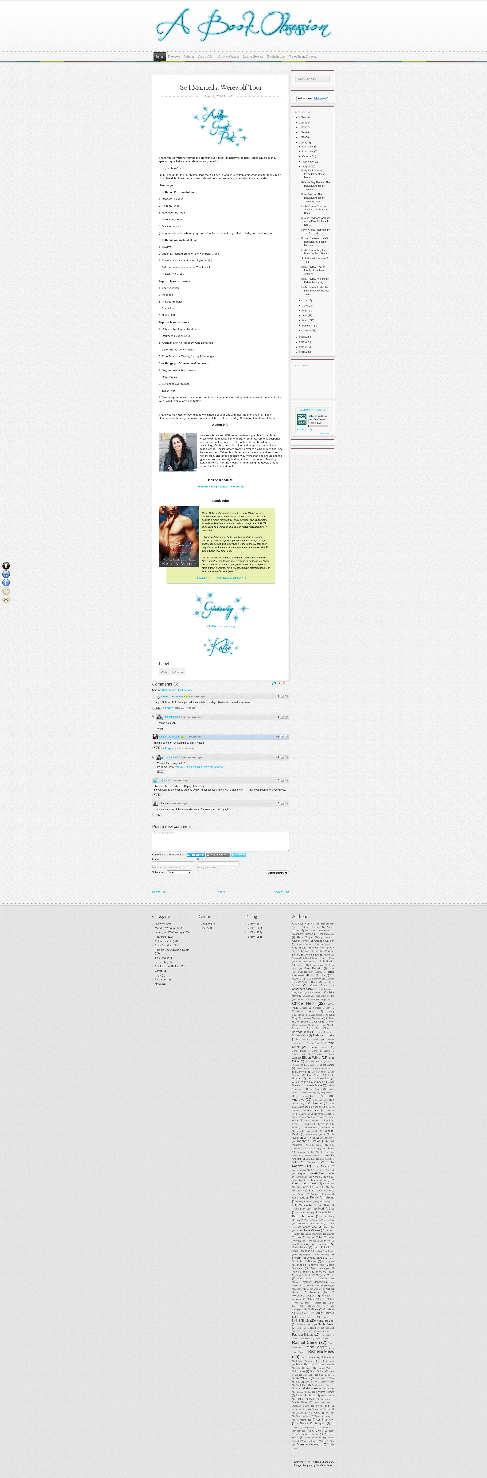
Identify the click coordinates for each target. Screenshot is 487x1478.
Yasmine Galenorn (309, 1444)
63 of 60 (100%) (304, 429)
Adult (204, 923)
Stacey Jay (325, 1399)
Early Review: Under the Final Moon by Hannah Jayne (315, 290)
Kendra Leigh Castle (302, 1209)
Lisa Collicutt (320, 1254)
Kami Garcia (326, 1173)
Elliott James (327, 1065)
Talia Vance (313, 1412)
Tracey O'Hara (314, 1430)
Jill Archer (309, 1137)
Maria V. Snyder (304, 1275)
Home (159, 57)
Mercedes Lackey (303, 1295)
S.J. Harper (298, 1371)
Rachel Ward (298, 1352)
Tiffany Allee (308, 1427)
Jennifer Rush (311, 1134)
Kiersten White (322, 1212)
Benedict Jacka (317, 965)
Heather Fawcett (314, 1089)
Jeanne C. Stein (314, 1124)
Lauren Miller (314, 1237)
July (304, 300)
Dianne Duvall (299, 1051)
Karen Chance (321, 1176)
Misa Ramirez (303, 1313)
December (308, 146)
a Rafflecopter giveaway (220, 626)
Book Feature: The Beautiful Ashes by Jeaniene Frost (313, 198)
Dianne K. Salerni (321, 1051)
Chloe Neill (303, 1003)
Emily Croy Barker (322, 1068)
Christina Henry (303, 1011)
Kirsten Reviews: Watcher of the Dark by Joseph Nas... (315, 221)
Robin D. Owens (304, 1368)
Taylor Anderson (322, 1416)
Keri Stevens (304, 1212)
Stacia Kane (299, 1402)
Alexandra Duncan (302, 934)
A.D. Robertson (318, 924)
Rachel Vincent (316, 1347)
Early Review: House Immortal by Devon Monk (313, 174)
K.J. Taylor (316, 1170)
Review (159, 923)
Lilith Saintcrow (320, 1243)
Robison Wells (324, 1368)
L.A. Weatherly (318, 1223)
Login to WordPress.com (218, 855)
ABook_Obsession (169, 736)
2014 (302, 142)
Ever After (161, 979)
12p (183, 717)
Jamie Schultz (324, 1114)
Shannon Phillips (326, 1388)
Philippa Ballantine (301, 1338)
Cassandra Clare (302, 988)
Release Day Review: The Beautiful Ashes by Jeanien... (315, 186)
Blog (214, 486)
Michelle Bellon (314, 1299)
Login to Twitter (238, 855)
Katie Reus (298, 1197)
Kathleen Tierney (320, 1194)
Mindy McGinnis (309, 1309)
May (304, 310)
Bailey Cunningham (305, 961)
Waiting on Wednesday (168, 932)
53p (186, 696)
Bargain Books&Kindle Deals (172, 949)
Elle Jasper (309, 1065)
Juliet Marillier (321, 1166)
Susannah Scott (299, 1409)
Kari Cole (302, 1187)
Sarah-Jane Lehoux (321, 1385)
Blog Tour (160, 957)
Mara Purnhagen (319, 1268)
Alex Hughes (325, 930)
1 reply (169, 707)
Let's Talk (160, 962)
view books (324, 433)
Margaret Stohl (325, 1271)
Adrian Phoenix (311, 927)
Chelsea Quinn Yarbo (305, 999)
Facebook (237, 486)
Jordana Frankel (305, 1152)
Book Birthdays (164, 945)
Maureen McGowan (314, 1282)
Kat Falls (319, 1187)
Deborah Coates (309, 1039)
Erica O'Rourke (319, 1072)
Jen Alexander (310, 1127)
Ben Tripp (300, 965)
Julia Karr (310, 1159)
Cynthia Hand (319, 1025)
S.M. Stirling (317, 1371)
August (306, 166)
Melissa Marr (319, 1292)
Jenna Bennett (327, 1127)
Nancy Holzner (325, 1320)
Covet (164, 672)
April (304, 315)
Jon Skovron (311, 1149)
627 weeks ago (197, 696)
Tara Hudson (302, 1416)
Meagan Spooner (314, 1285)
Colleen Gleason (311, 1018)
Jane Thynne (317, 1117)
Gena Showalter (318, 1078)
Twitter (224, 486)
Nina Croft (329, 1328)
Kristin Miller (301, 1223)
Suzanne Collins (321, 1409)
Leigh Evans (324, 1240)
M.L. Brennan (309, 1261)
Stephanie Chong (300, 1406)
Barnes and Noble (231, 578)
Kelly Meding (300, 1204)
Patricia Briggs (302, 1334)
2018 (302, 122)
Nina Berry (315, 1328)
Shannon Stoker (303, 1392)
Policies (189, 57)
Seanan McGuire (302, 1388)
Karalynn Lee (302, 1177)
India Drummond (320, 1100)
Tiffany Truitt (325, 1427)
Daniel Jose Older (318, 1028)
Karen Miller (328, 1184)
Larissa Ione (309, 1226)
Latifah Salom (328, 1227)
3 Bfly (251, 927)
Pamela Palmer (321, 1331)
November (308, 151)
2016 (302, 132)
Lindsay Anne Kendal (324, 1251)
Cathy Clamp (298, 992)
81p (183, 737)
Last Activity (185, 690)
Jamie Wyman (299, 1117)
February (307, 325)
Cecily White (314, 992)
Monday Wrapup (165, 927)
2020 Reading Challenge (312, 410)
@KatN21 (166, 780)
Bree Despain (312, 968)
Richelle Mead (321, 1351)
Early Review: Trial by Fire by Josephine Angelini (313, 270)
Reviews (174, 57)
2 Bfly (251, 923)
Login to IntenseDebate (196, 855)
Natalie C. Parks (305, 1324)
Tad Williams (297, 1413)
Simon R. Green (306, 1395)
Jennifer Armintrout (307, 1131)
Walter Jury (309, 1441)
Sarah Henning (327, 1382)
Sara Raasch (311, 1382)
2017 (302, 127)
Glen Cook (317, 1082)
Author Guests (228, 57)
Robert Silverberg (305, 1364)
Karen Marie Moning (304, 1183)
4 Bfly (251, 932)
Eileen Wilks (311, 1057)
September (308, 161)
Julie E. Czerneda (305, 1162)
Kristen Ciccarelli (312, 1220)
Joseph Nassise (311, 1155)
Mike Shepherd (319, 1306)
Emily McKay (299, 1071)
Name (155, 859)
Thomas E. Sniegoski (312, 1423)
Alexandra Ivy (327, 934)
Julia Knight (325, 1159)
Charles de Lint (327, 996)
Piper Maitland (323, 1338)
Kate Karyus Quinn (319, 1190)
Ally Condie (324, 937)
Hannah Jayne (313, 1085)
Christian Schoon (321, 1008)
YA (203, 927)
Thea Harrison (323, 1419)
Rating (172, 690)
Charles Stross (310, 996)
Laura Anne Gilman (308, 1230)
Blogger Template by (313, 1465)
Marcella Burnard (301, 1271)
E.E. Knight (317, 1054)
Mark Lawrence (305, 1278)
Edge (158, 975)
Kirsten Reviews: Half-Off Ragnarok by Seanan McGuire (315, 242)
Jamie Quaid (307, 1114)
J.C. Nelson (314, 1103)
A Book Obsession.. (323, 1462)
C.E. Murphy (317, 975)
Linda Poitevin (322, 1247)
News (158, 983)
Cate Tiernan (324, 989)
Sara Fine (320, 1378)
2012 (302, 342)
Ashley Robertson (311, 958)
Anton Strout (312, 954)
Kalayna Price (304, 1173)
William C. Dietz (326, 1441)
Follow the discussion (285, 683)
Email (200, 859)
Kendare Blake (322, 1205)
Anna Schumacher (314, 951)
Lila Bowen (298, 1244)
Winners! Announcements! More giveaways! (198, 766)
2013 (302, 337)
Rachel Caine (305, 1342)
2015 (302, 137)
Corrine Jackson (312, 1021)
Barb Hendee (326, 961)
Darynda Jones (301, 1031)
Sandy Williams (301, 1378)
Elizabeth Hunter (314, 1061)
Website (203, 486)
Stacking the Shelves (167, 966)
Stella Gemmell (322, 1402)
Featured (177, 672)
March (305, 320)
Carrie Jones (319, 985)
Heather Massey (309, 1092)
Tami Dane (329, 1413)
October (306, 156)
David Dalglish (324, 1032)
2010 (302, 352)
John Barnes (316, 1145)
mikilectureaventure (172, 696)
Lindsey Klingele (302, 1254)
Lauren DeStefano (313, 1234)
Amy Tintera (299, 947)
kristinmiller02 (172, 716)
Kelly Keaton (304, 1201)
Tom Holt (296, 1431)
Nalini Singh (300, 1320)
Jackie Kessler (313, 1107)
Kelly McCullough (323, 1201)
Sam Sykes (325, 1375)
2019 (302, 117)
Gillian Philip (299, 1082)
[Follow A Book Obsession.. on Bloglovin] (312, 100)
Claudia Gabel (315, 1015)
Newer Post (159, 891)
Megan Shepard (314, 1289)
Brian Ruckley (315, 972)
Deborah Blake (324, 1035)
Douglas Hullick (299, 1054)
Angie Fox (318, 947)
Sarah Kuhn (301, 1385)
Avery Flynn (328, 958)
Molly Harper (324, 1313)
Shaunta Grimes (325, 1392)
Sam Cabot (308, 1375)
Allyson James (300, 941)
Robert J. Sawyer (303, 1361)
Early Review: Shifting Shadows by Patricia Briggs (314, 209)
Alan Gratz (310, 930)
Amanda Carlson (324, 940)
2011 (302, 347)
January (306, 330)
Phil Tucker (326, 1335)
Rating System (253, 57)
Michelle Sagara (313, 1303)
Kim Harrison (302, 1216)
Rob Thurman (308, 1357)
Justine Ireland (299, 1170)
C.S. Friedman (314, 979)
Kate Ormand (298, 1194)
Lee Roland (307, 1241)
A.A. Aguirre (299, 923)
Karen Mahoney (320, 1180)
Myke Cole (305, 1317)
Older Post (282, 891)
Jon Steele (328, 1148)
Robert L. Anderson (325, 1361)
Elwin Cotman (302, 1068)
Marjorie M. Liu (325, 1275)
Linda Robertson (301, 1251)
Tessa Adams (299, 1420)
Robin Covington (326, 1364)
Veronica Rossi (310, 1434)
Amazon (203, 578)
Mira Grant (328, 1309)
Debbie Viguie (300, 1035)
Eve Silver (313, 1075)
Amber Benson (324, 944)
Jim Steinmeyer (327, 1138)
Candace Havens (310, 982)
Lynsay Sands (315, 1257)
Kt (309, 415)
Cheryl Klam (325, 999)
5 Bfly (251, 936)
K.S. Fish (330, 1170)
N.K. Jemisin (323, 1317)
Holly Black (326, 1092)
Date (164, 690)
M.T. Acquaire (328, 1261)
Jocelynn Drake (308, 1141)
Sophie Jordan (327, 1395)
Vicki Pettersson (313, 1438)
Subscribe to (159, 872)
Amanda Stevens (305, 944)
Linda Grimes (299, 1247)
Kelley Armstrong (322, 1197)
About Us (206, 57)
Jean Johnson (311, 1121)
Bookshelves (276, 57)
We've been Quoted (303, 57)
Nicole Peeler (326, 1324)
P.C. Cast (302, 1331)
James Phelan (311, 1110)
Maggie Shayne (307, 1264)
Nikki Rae (301, 1328)
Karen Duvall (298, 1180)
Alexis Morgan (305, 937)
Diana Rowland (319, 1047)
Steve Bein (322, 1406)
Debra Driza (313, 1043)
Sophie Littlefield (305, 1399)
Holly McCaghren (303, 1096)
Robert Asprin (327, 1357)
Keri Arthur (326, 1208)
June (305, 305)
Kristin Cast (329, 1220)
